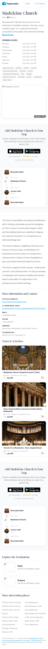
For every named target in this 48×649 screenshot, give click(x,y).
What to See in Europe (11, 602)
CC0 (43, 116)
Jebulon (37, 116)
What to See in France (11, 606)
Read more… (8, 35)
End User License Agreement (11, 640)
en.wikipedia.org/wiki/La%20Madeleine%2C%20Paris (23, 308)
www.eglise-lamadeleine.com (14, 302)
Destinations (34, 638)
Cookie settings (36, 640)
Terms (41, 638)
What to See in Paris (10, 617)
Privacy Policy (26, 640)
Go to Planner (40, 4)
